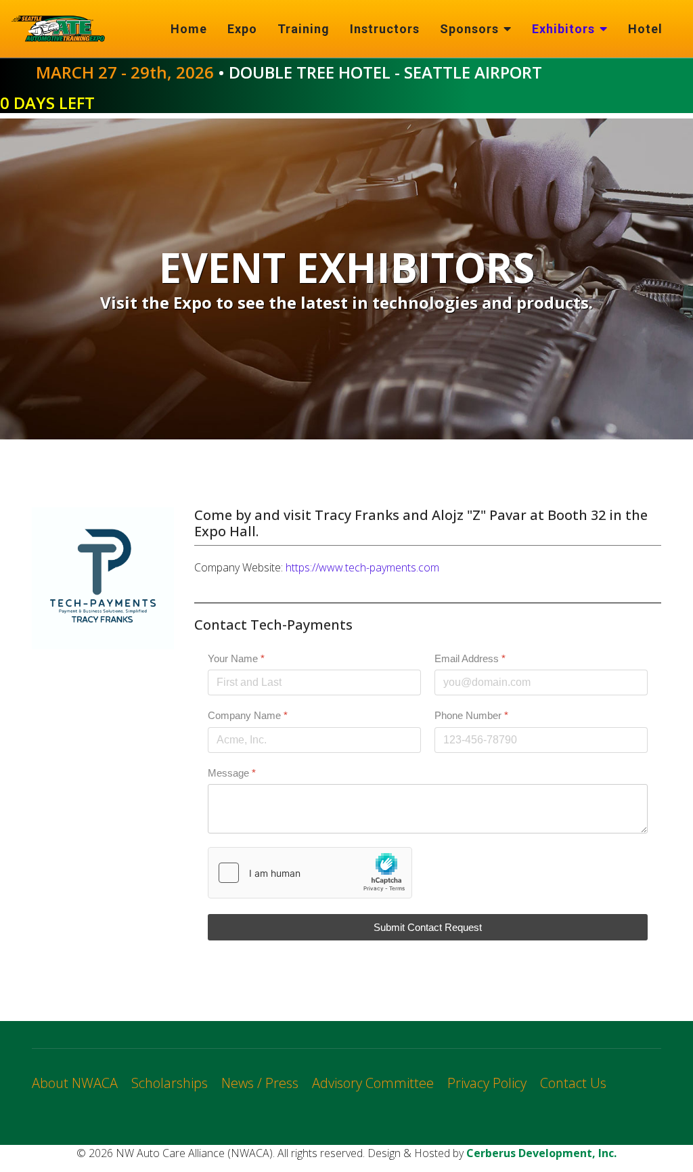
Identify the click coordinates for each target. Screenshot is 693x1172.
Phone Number (471, 715)
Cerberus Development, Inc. (541, 1153)
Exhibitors (563, 29)
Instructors (385, 29)
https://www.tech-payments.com (362, 567)
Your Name (236, 658)
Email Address (470, 658)
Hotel (645, 29)
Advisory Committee (373, 1083)
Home (189, 29)
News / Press (259, 1083)
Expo (242, 29)
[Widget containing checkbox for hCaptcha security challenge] (310, 872)
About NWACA (75, 1083)
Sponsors (469, 29)
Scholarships (169, 1083)
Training (303, 29)
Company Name (248, 715)
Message (232, 772)
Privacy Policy (487, 1083)
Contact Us (573, 1083)
